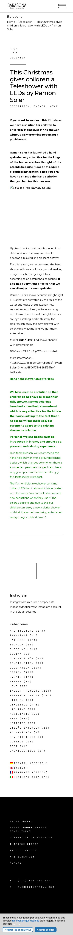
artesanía (19, 635)
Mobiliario (20, 714)
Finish (16, 681)
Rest (14, 746)
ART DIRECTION (22, 857)
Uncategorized (23, 751)
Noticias (18, 723)
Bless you (19, 649)
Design (16, 672)
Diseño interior (25, 727)
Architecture (22, 630)
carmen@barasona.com (36, 887)
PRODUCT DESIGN (23, 850)
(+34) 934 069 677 (34, 880)
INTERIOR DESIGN (24, 844)
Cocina (16, 654)
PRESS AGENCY (21, 821)
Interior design (25, 695)
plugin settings (27, 611)
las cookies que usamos (25, 920)
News (54, 106)
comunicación (22, 658)
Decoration (25, 21)
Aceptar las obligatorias (18, 929)
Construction (22, 663)
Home (11, 21)
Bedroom (17, 644)
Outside (17, 741)
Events (40, 106)
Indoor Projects (25, 690)
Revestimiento (23, 737)
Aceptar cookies (45, 929)
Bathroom (18, 640)
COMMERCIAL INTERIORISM (31, 837)
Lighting (18, 709)
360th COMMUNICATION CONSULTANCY (28, 829)
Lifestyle (19, 704)
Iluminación (21, 732)
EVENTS (15, 863)
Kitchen (17, 700)
